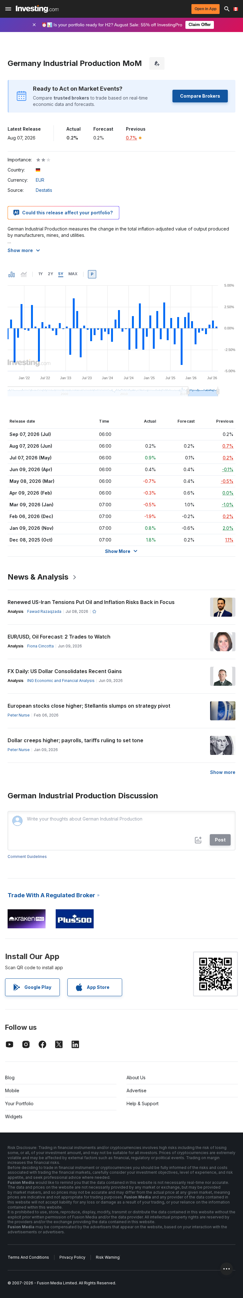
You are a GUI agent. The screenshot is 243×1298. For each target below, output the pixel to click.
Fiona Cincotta (40, 646)
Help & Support (143, 1103)
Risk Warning (108, 1257)
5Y (60, 273)
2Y (50, 273)
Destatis (44, 190)
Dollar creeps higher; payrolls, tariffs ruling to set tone (75, 740)
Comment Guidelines (27, 856)
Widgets (13, 1116)
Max (73, 273)
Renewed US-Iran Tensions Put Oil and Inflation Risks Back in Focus (91, 602)
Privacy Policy (72, 1257)
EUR (40, 180)
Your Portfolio (19, 1103)
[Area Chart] (24, 274)
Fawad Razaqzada (44, 611)
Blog (10, 1077)
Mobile (12, 1090)
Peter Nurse (19, 715)
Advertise (136, 1090)
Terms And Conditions (28, 1257)
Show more (20, 250)
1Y (40, 273)
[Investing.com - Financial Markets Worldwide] (37, 9)
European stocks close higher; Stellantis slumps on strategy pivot (89, 706)
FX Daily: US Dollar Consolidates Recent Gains (65, 671)
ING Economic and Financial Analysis (61, 680)
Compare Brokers (200, 96)
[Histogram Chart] (12, 274)
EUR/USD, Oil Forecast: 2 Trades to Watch (59, 636)
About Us (136, 1077)
